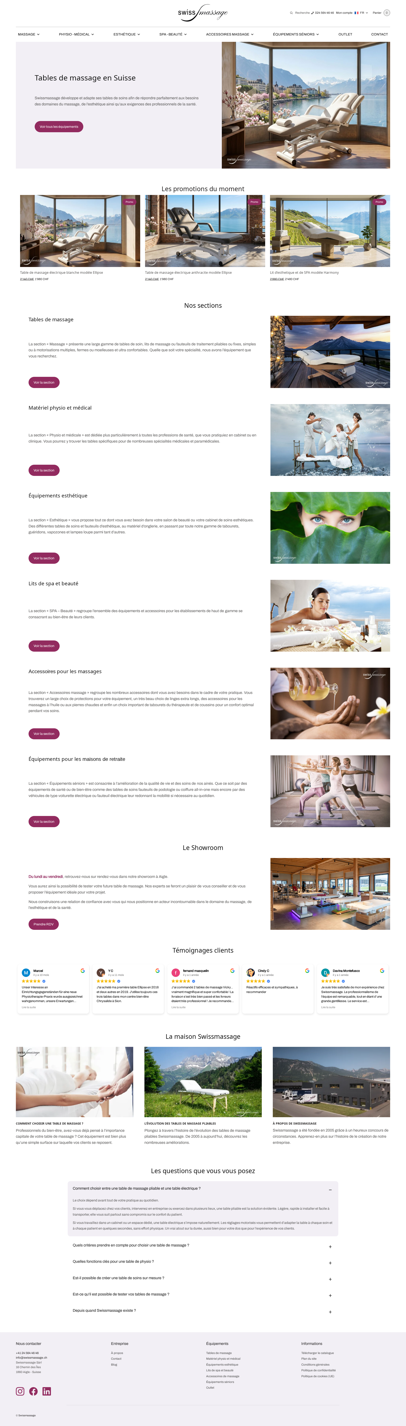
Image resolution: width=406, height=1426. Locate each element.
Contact (379, 34)
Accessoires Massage (227, 34)
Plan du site (309, 1358)
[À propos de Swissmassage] (331, 1082)
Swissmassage (27, 1415)
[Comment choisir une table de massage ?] (74, 1082)
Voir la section (44, 382)
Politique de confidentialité (318, 1370)
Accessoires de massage (222, 1376)
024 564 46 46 (324, 12)
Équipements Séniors (294, 34)
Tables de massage (219, 1353)
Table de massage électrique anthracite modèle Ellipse (188, 272)
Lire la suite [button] (104, 1007)
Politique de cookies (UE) (317, 1376)
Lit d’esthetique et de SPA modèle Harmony (304, 272)
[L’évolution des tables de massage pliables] (203, 1082)
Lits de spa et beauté (219, 1370)
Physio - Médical (74, 34)
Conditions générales (315, 1364)
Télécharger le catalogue (317, 1353)
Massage (26, 34)
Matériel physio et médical (223, 1358)
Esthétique (125, 34)
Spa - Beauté (170, 34)
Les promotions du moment (203, 188)
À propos (117, 1353)
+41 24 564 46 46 (27, 1353)
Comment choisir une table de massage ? (49, 1123)
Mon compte (344, 12)
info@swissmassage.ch (31, 1357)
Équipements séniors (220, 1382)
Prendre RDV (43, 924)
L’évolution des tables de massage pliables (180, 1123)
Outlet (345, 34)
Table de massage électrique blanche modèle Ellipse (61, 272)
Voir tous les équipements (59, 126)
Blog (114, 1364)
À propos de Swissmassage (295, 1123)
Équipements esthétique (222, 1364)
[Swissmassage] (203, 13)
